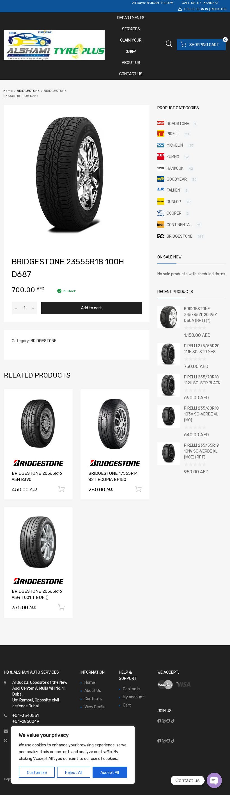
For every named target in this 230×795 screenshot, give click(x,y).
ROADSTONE (178, 123)
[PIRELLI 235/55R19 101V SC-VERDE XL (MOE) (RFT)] (168, 463)
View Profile (94, 707)
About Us (131, 62)
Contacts (93, 698)
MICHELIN (175, 145)
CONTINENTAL (179, 224)
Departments (130, 17)
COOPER (174, 213)
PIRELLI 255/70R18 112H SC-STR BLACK (202, 380)
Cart (127, 705)
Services (131, 29)
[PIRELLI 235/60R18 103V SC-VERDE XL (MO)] (168, 426)
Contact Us (130, 74)
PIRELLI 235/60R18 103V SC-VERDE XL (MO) (201, 414)
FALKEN (173, 190)
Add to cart (91, 308)
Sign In (202, 9)
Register (219, 9)
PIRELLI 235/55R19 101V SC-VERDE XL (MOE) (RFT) (201, 451)
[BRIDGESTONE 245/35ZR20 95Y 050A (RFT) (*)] (168, 327)
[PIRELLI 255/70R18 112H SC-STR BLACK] (168, 395)
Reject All (73, 772)
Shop (131, 51)
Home (8, 91)
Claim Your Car (131, 42)
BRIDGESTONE (28, 91)
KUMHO (173, 157)
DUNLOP (174, 201)
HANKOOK (175, 168)
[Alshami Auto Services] (54, 58)
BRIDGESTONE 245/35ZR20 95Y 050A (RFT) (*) (200, 314)
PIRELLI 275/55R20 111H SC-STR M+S (202, 349)
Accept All (109, 772)
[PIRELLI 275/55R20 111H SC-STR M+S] (168, 364)
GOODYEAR (177, 179)
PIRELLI (173, 133)
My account (133, 697)
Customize (37, 772)
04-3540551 (207, 3)
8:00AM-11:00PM (160, 3)
